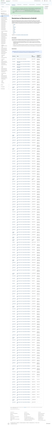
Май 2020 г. (13, 252)
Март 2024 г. (14, 132)
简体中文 (26, 61)
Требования (11, 414)
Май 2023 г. (13, 158)
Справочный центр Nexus (41, 415)
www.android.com (40, 416)
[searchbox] (5, 6)
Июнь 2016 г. (13, 376)
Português (19, 62)
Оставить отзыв (37, 422)
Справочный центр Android (41, 413)
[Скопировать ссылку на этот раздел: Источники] (17, 37)
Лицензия (27, 422)
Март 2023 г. (13, 163)
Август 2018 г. (14, 308)
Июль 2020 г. (13, 247)
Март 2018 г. (13, 321)
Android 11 (13, 242)
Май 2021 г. (13, 219)
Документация (15, 15)
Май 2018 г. (13, 316)
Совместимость (25, 4)
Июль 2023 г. (13, 153)
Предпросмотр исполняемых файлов (14, 416)
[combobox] (37, 0)
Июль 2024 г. (13, 122)
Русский (24, 61)
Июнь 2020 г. (13, 249)
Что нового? (2, 4)
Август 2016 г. (14, 371)
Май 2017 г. (13, 347)
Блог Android (25, 415)
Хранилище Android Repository (13, 413)
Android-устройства (31, 4)
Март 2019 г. (13, 288)
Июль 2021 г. (13, 214)
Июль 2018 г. (13, 311)
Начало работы (8, 4)
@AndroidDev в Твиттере (27, 414)
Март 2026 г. (13, 71)
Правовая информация (23, 422)
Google (14, 24)
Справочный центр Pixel (41, 414)
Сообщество (17, 422)
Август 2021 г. (14, 211)
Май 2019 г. (13, 283)
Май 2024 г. (13, 127)
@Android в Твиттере (26, 413)
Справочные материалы (45, 4)
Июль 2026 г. (13, 61)
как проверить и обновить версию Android (22, 34)
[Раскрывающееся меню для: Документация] (11, 1)
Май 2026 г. (13, 66)
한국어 (21, 61)
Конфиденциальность (32, 422)
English (18, 61)
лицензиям (25, 407)
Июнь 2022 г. (13, 186)
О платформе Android (13, 422)
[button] (4, 11)
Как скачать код (12, 415)
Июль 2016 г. (13, 374)
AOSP (12, 15)
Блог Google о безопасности (27, 416)
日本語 (19, 61)
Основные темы (19, 4)
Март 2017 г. (13, 352)
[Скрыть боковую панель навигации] (8, 423)
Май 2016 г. (13, 379)
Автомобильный (38, 4)
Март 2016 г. (13, 384)
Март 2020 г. (14, 257)
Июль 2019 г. (13, 278)
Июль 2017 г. (13, 342)
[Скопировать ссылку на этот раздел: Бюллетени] (17, 48)
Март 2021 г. (13, 224)
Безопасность (13, 4)
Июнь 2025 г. (13, 94)
